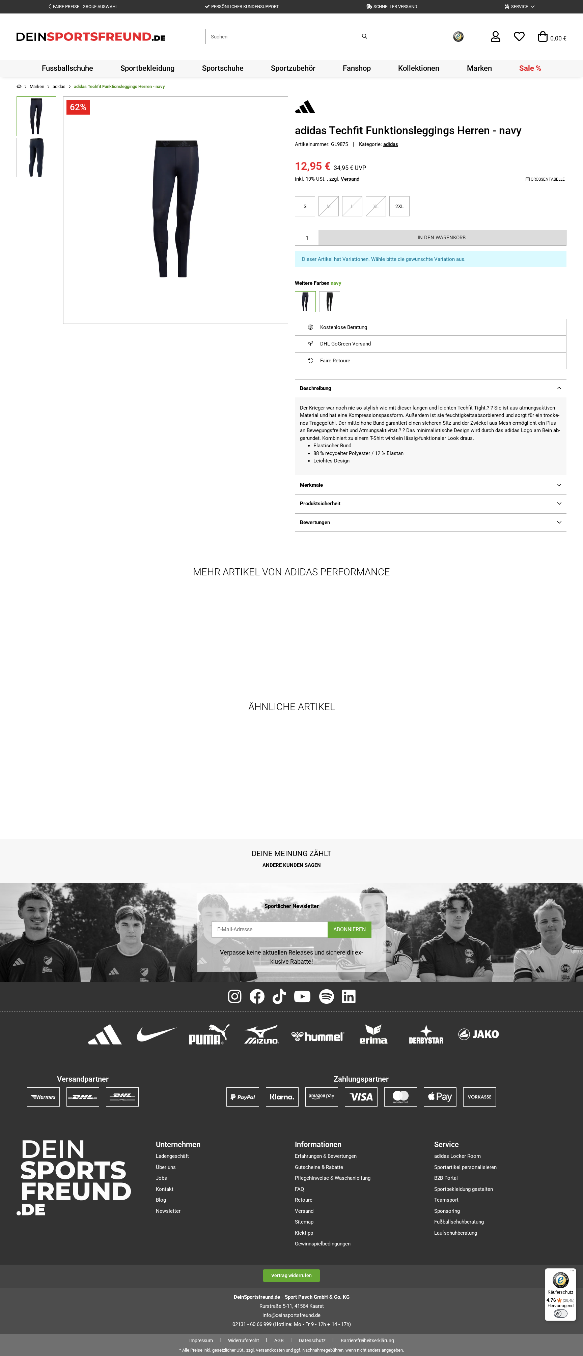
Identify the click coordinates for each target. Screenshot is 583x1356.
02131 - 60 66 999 (252, 1324)
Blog (161, 1200)
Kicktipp (304, 1233)
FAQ (299, 1189)
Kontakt (164, 1189)
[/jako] (478, 1034)
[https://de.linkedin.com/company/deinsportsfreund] (348, 997)
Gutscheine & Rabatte (319, 1167)
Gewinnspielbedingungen (323, 1244)
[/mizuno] (261, 1034)
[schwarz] (329, 301)
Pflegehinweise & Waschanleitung (332, 1178)
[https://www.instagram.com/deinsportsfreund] (234, 997)
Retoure (303, 1200)
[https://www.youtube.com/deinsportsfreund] (302, 997)
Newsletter (168, 1211)
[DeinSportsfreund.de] (91, 36)
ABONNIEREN (349, 929)
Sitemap (304, 1222)
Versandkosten (270, 1350)
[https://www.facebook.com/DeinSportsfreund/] (257, 997)
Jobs (161, 1178)
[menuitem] (67, 68)
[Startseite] (19, 87)
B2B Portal (446, 1178)
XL (378, 206)
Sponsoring (447, 1211)
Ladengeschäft (172, 1156)
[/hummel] (317, 1036)
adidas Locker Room (457, 1156)
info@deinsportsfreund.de (291, 1315)
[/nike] (157, 1034)
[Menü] (572, 1272)
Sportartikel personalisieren (465, 1167)
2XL (402, 206)
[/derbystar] (426, 1034)
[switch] (560, 1313)
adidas (390, 144)
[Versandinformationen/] (43, 1096)
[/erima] (374, 1034)
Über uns (166, 1167)
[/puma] (209, 1034)
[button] (519, 6)
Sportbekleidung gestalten (463, 1189)
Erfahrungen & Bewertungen (326, 1156)
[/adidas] (105, 1034)
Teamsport (446, 1200)
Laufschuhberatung (455, 1233)
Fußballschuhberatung (459, 1222)
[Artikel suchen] (364, 36)
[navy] (305, 301)
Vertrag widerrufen (291, 1275)
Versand (350, 179)
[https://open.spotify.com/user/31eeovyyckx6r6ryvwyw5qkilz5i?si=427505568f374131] (326, 997)
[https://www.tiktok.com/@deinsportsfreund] (279, 997)
